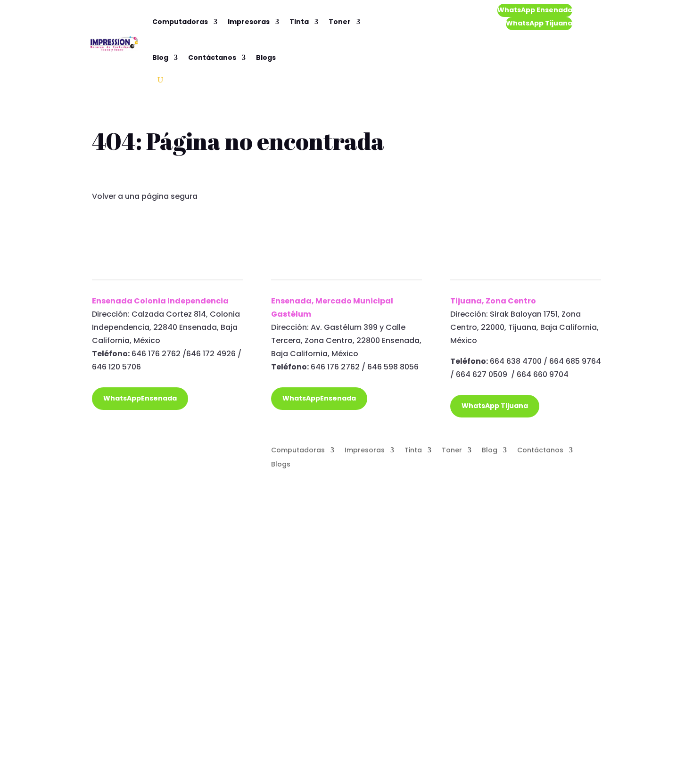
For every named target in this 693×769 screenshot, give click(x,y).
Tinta (299, 21)
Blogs (266, 57)
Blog (160, 57)
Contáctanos (212, 57)
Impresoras (249, 21)
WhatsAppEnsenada (140, 398)
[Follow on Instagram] (118, 450)
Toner (340, 21)
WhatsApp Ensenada (534, 10)
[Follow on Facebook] (99, 450)
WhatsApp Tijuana (539, 23)
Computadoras (180, 21)
